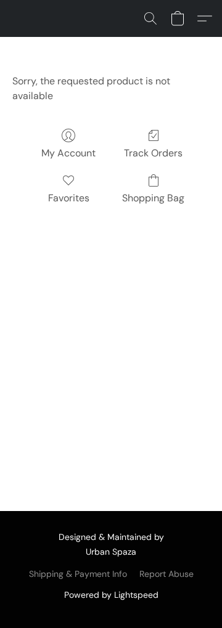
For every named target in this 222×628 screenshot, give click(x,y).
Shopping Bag (153, 197)
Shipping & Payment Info (78, 573)
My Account (68, 153)
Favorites (68, 197)
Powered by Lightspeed (111, 594)
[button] (150, 18)
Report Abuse (166, 573)
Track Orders (153, 153)
